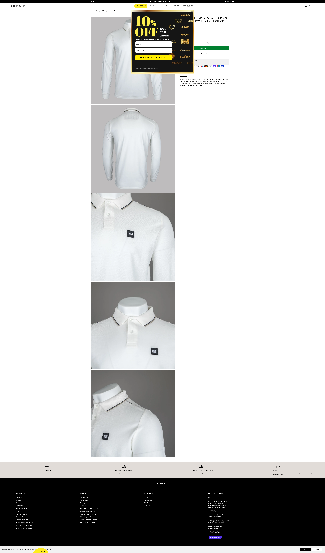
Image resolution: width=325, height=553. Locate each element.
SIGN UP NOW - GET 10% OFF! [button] (153, 57)
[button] (192, 12)
